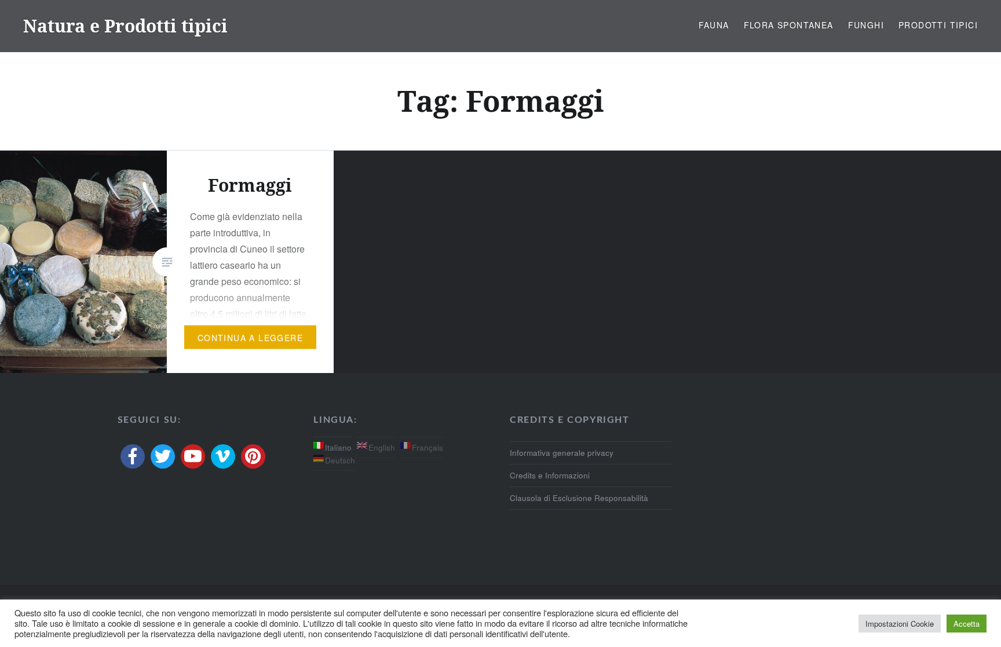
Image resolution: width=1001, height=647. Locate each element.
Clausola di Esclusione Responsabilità (579, 497)
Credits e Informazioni (550, 475)
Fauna (714, 25)
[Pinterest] (253, 456)
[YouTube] (193, 456)
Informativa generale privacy (561, 452)
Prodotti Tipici (938, 25)
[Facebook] (132, 456)
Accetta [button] (966, 623)
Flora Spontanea (789, 25)
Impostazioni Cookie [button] (899, 623)
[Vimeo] (223, 456)
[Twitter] (163, 456)
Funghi (866, 25)
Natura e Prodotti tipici (125, 26)
